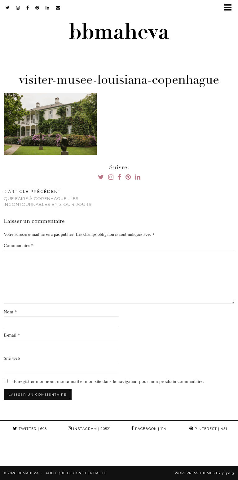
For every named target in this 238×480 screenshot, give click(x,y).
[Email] (58, 8)
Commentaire (18, 245)
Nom (10, 311)
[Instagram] (15, 451)
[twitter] (8, 8)
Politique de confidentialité (76, 473)
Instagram (91, 429)
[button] (230, 8)
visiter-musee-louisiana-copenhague (119, 81)
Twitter (32, 429)
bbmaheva (119, 34)
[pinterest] (37, 8)
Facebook (150, 429)
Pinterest (210, 429)
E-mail (12, 335)
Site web (12, 358)
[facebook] (27, 8)
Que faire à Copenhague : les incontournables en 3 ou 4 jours (48, 198)
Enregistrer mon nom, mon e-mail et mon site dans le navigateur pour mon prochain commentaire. (109, 381)
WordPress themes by (204, 473)
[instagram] (18, 8)
